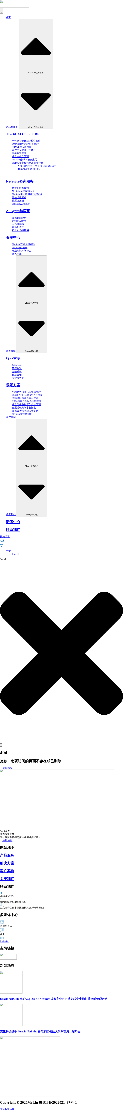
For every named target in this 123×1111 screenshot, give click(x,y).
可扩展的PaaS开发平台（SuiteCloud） (37, 166)
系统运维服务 (19, 197)
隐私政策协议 (7, 1109)
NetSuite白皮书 (19, 247)
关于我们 (7, 879)
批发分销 (17, 374)
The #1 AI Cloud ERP (22, 134)
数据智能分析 (19, 217)
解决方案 (7, 863)
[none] (64, 553)
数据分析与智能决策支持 (25, 410)
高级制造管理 (19, 153)
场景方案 (13, 385)
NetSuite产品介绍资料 (23, 244)
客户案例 (7, 871)
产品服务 (7, 855)
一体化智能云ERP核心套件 (26, 140)
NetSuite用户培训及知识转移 (27, 194)
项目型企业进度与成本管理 (26, 404)
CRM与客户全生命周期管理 (26, 401)
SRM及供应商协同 (22, 147)
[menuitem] (8, 551)
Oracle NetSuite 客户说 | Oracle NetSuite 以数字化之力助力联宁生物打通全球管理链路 (54, 998)
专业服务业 (18, 378)
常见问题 (17, 254)
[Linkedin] (2, 938)
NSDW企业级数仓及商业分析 (27, 162)
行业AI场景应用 (20, 230)
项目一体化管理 (20, 156)
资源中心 (13, 237)
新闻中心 (13, 522)
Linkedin (4, 941)
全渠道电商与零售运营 (24, 407)
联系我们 (13, 530)
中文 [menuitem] (8, 551)
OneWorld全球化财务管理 (25, 144)
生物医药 (17, 365)
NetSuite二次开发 (21, 203)
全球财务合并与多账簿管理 (26, 392)
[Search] (1, 745)
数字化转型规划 (20, 188)
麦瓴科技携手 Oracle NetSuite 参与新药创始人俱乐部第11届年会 (40, 1031)
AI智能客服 (18, 224)
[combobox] (14, 562)
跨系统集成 (18, 200)
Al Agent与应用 (18, 211)
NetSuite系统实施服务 (23, 191)
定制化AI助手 (19, 221)
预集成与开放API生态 (29, 169)
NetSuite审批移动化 (22, 414)
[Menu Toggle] (1, 11)
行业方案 (13, 359)
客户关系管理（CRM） (24, 150)
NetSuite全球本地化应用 (24, 159)
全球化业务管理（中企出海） (27, 395)
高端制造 (17, 368)
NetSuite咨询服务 (20, 181)
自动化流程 (18, 227)
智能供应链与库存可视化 (25, 398)
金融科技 (17, 371)
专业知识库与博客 (21, 250)
